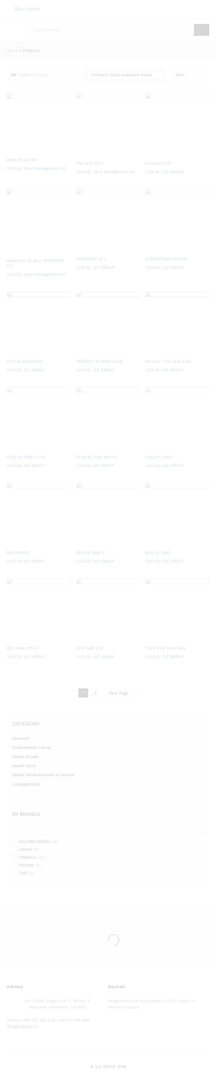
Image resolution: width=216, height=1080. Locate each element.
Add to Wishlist (44, 150)
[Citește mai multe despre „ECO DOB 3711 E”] (31, 639)
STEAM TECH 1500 (25, 361)
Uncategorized (26, 784)
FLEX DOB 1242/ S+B (165, 648)
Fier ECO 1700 (89, 163)
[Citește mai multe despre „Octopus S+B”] (170, 154)
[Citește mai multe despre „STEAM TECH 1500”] (31, 352)
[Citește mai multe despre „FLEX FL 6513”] (170, 447)
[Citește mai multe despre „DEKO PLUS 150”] (31, 150)
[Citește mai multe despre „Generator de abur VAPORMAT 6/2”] (31, 251)
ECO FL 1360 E (90, 552)
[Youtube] (135, 1025)
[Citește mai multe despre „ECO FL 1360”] (170, 543)
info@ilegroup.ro (22, 1026)
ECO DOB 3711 (89, 648)
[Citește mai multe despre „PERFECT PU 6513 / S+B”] (100, 352)
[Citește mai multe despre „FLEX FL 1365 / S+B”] (31, 447)
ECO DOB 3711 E (22, 648)
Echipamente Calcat (31, 747)
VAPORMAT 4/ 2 (91, 259)
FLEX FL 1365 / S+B (26, 457)
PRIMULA (27, 857)
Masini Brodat (25, 756)
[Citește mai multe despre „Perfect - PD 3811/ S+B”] (170, 352)
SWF (23, 873)
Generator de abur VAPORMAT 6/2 (35, 263)
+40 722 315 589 (73, 1020)
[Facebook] (109, 1025)
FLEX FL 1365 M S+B (96, 457)
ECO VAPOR (18, 552)
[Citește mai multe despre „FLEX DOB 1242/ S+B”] (170, 639)
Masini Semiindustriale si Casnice (43, 774)
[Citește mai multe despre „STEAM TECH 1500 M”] (170, 249)
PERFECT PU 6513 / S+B (99, 361)
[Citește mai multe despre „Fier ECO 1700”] (100, 154)
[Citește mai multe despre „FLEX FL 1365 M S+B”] (100, 447)
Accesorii (20, 738)
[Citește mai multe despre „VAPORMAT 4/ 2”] (100, 249)
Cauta (201, 30)
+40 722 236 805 (38, 1020)
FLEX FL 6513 (158, 457)
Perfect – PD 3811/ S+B (167, 361)
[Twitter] (118, 1025)
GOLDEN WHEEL (35, 841)
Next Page (119, 693)
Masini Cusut (24, 765)
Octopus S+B (158, 163)
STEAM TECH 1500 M (165, 259)
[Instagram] (144, 1025)
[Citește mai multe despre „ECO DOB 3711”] (100, 639)
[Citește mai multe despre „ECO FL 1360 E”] (100, 543)
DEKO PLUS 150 (22, 160)
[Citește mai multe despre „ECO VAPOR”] (31, 543)
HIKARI (25, 849)
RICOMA (26, 865)
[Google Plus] (127, 1025)
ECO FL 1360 (157, 552)
